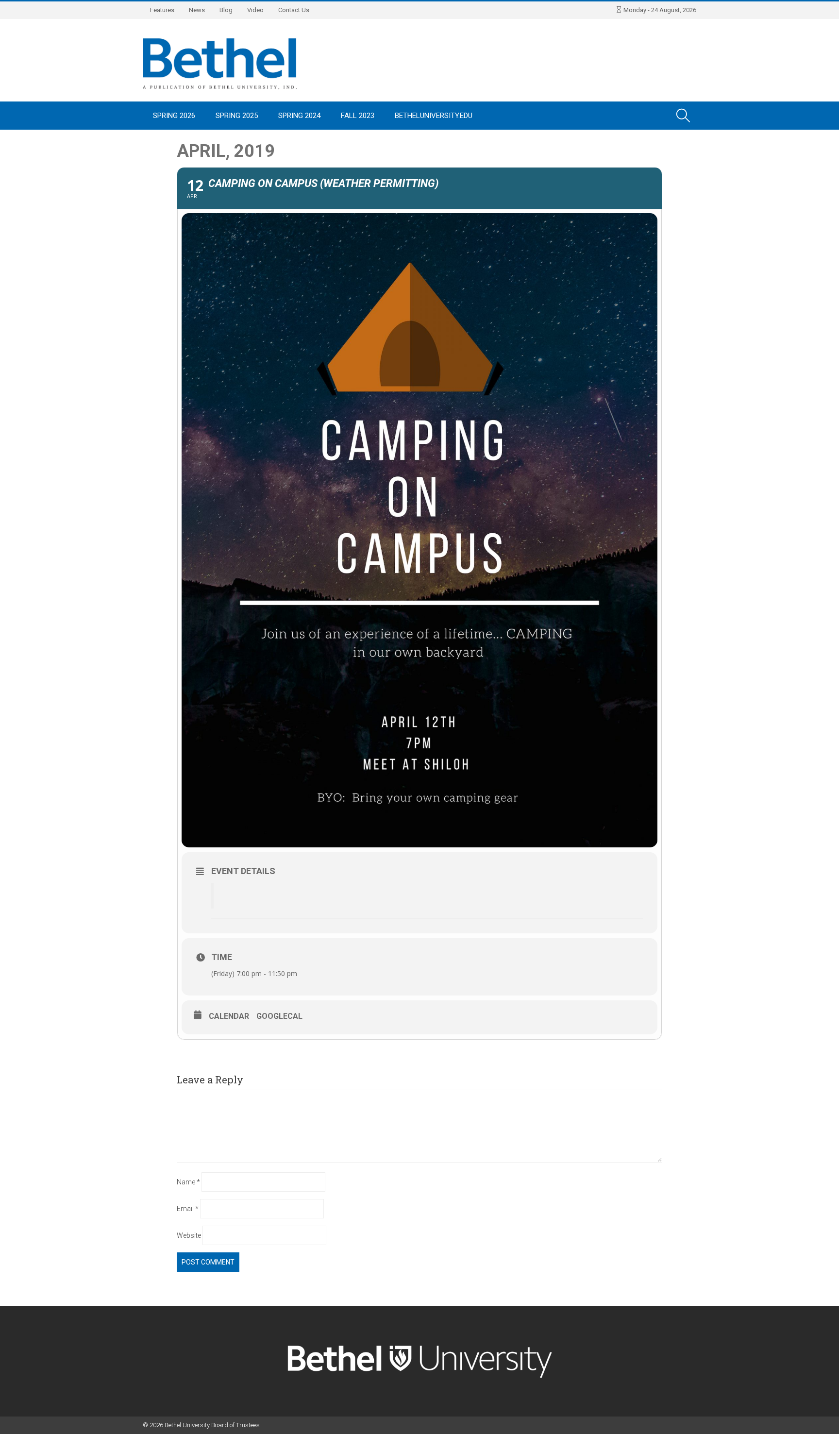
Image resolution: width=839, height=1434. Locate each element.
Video (255, 10)
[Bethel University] (220, 63)
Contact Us (293, 10)
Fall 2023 (357, 115)
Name (188, 1182)
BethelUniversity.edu (433, 115)
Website (189, 1235)
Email (188, 1209)
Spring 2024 (299, 115)
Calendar (229, 1016)
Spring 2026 (174, 115)
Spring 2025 (237, 115)
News (197, 10)
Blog (226, 10)
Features (162, 10)
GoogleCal (279, 1016)
